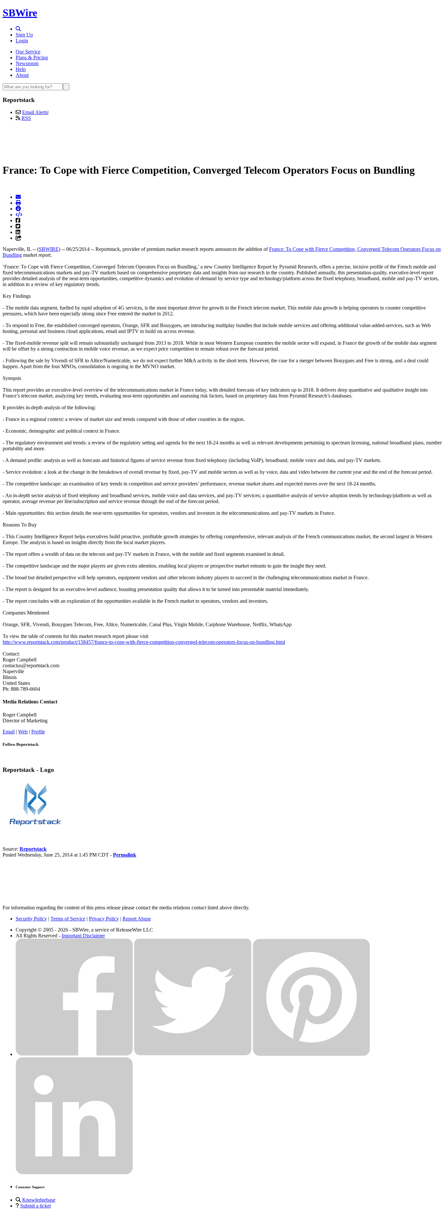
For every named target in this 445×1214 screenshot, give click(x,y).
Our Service (28, 51)
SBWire (20, 13)
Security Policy (31, 918)
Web (23, 731)
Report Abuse (136, 918)
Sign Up (24, 34)
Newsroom (27, 63)
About (22, 75)
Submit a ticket (35, 1205)
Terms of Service (67, 918)
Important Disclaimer (83, 935)
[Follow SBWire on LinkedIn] (74, 1173)
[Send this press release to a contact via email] (18, 197)
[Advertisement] (222, 141)
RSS (26, 118)
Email (9, 731)
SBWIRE (49, 249)
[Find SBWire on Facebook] (74, 1054)
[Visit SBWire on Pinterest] (311, 1054)
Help (21, 69)
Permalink (124, 855)
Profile (38, 731)
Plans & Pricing (32, 57)
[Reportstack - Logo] (35, 827)
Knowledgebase (38, 1200)
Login (22, 40)
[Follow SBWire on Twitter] (192, 1054)
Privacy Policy (104, 918)
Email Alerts (35, 112)
